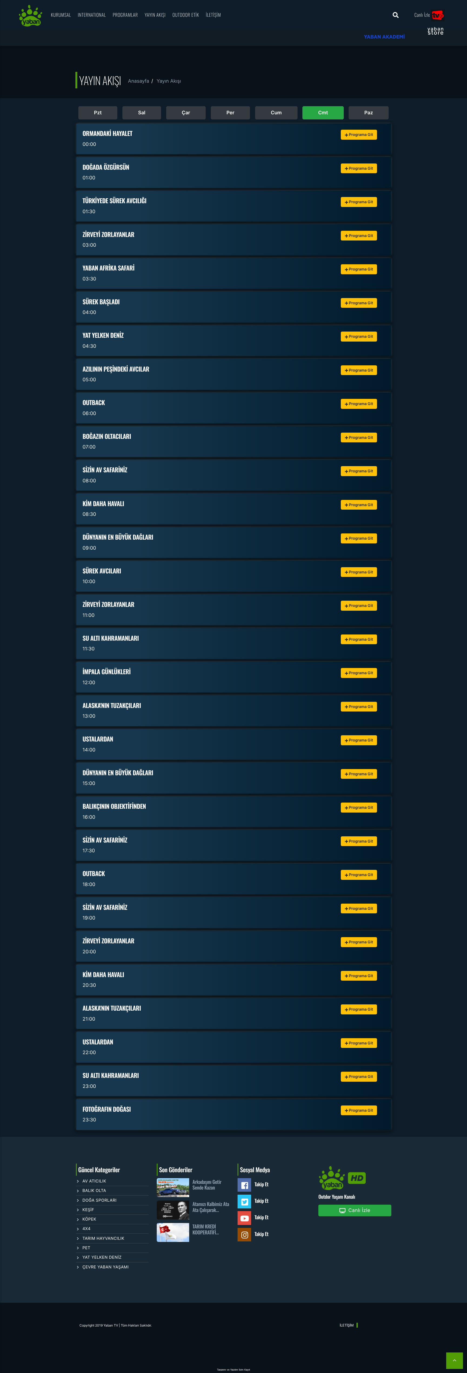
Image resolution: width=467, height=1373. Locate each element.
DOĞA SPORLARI (99, 1200)
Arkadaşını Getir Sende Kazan (206, 1185)
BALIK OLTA (94, 1190)
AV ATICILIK (94, 1181)
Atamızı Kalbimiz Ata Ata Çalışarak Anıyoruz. (210, 1207)
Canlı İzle (422, 14)
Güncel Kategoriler (99, 1169)
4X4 (86, 1228)
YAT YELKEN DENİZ (102, 1257)
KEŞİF (88, 1209)
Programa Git (360, 134)
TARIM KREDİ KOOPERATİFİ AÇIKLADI (204, 1229)
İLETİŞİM (213, 14)
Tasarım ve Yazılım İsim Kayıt (233, 1369)
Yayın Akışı (168, 81)
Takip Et (261, 1184)
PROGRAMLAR (125, 14)
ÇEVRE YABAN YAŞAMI (105, 1267)
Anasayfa (138, 81)
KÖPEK (89, 1219)
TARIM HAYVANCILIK (103, 1238)
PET (86, 1247)
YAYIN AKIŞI (155, 14)
